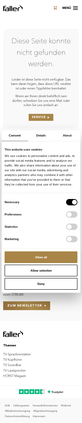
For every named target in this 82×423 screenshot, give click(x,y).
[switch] (71, 214)
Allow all (41, 257)
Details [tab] (41, 135)
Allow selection (41, 270)
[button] (70, 8)
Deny (41, 284)
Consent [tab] (15, 135)
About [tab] (67, 135)
